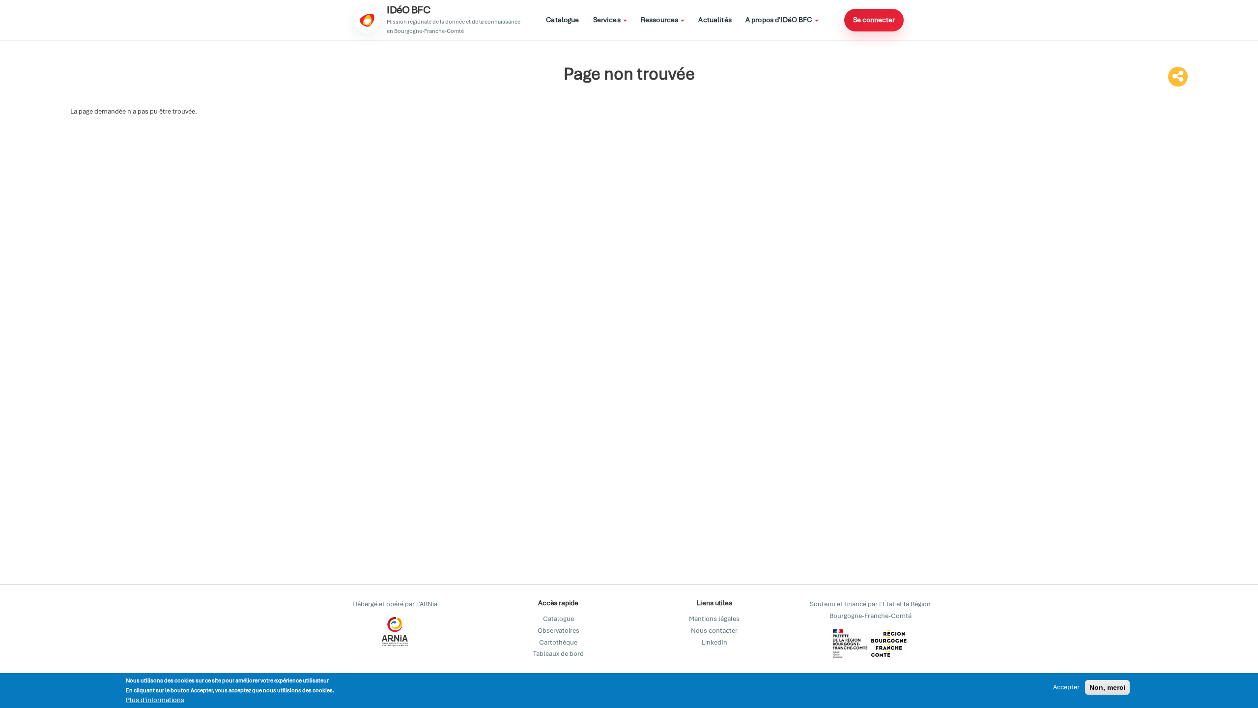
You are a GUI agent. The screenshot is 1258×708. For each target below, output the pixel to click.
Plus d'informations (155, 700)
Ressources (660, 19)
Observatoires (558, 630)
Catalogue (562, 19)
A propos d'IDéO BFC (779, 19)
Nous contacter (714, 630)
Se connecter (874, 19)
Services (607, 19)
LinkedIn (714, 642)
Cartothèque (558, 642)
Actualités (714, 19)
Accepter (1066, 687)
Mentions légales (714, 619)
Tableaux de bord (558, 653)
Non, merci (1107, 687)
